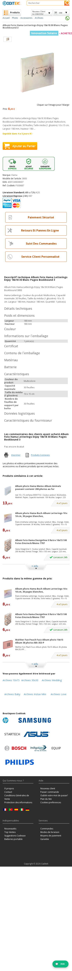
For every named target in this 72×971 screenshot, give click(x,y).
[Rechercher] (66, 3)
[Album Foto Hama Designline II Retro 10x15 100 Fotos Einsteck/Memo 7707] (8, 545)
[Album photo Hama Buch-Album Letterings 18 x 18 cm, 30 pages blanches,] (8, 518)
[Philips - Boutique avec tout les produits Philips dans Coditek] (19, 762)
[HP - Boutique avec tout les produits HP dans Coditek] (10, 720)
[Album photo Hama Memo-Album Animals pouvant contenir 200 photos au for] (8, 491)
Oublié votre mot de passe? (54, 795)
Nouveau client (47, 788)
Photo (15, 17)
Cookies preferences (50, 802)
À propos (9, 788)
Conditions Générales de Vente (16, 797)
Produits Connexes (40, 455)
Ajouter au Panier (23, 146)
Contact (8, 791)
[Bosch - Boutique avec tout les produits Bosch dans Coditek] (15, 748)
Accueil (6, 17)
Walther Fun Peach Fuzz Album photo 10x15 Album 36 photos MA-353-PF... (41, 648)
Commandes (46, 828)
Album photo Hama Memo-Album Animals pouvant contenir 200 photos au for (38, 488)
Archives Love (58, 694)
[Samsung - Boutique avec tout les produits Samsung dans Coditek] (34, 720)
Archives (39, 17)
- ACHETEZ (51, 33)
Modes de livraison (49, 832)
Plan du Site (46, 798)
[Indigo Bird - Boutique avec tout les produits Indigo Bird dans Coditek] (38, 748)
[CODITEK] (12, 3)
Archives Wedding (52, 680)
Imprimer (15, 455)
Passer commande (49, 791)
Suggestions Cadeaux (15, 835)
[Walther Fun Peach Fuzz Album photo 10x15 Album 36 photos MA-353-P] (8, 644)
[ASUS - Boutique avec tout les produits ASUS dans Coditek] (37, 734)
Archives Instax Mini (35, 694)
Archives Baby (12, 694)
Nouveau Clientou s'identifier (38, 12)
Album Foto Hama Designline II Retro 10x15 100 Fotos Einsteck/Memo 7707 (41, 542)
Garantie (44, 839)
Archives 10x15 (11, 680)
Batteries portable (13, 839)
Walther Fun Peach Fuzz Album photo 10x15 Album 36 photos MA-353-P (39, 641)
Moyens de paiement (50, 835)
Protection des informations (18, 802)
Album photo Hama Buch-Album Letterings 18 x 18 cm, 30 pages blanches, (41, 515)
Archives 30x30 (29, 680)
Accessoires (26, 17)
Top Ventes (10, 832)
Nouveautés (10, 828)
